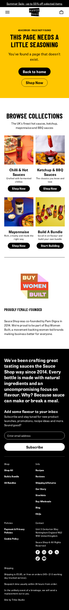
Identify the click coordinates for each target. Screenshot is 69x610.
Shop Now (34, 82)
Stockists (41, 495)
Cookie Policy (11, 538)
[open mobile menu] (7, 12)
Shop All (8, 470)
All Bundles (10, 482)
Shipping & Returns (46, 482)
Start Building (50, 246)
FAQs (38, 513)
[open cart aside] (61, 12)
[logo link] (34, 12)
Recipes (40, 470)
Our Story (41, 488)
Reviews (40, 476)
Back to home (34, 71)
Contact (40, 522)
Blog (38, 507)
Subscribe (34, 446)
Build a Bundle (11, 476)
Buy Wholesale (43, 501)
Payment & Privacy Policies (14, 530)
